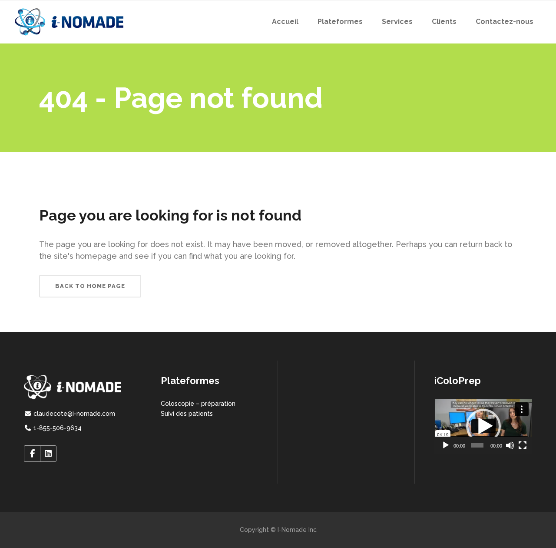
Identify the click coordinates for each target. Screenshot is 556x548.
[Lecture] (445, 445)
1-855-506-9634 (57, 427)
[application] (483, 426)
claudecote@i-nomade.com (73, 413)
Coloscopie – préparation (198, 403)
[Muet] (510, 445)
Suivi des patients (187, 413)
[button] (483, 426)
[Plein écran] (522, 445)
